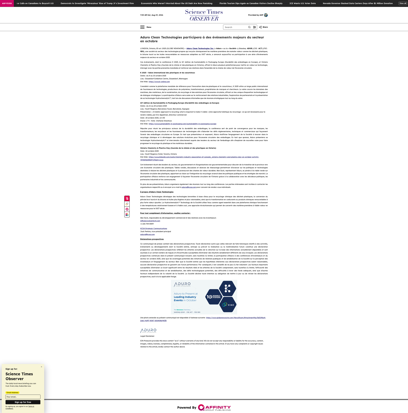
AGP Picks (7, 3)
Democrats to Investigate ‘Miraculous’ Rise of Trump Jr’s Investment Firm (97, 3)
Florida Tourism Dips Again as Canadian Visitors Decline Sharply (251, 3)
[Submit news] (127, 198)
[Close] (41, 367)
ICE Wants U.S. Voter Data (303, 3)
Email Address (12, 393)
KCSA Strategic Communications (153, 228)
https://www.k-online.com (159, 82)
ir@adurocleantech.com (150, 221)
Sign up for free (23, 402)
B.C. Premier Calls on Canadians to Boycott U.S (30, 3)
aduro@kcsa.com (189, 187)
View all (403, 3)
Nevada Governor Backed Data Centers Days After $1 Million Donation (358, 3)
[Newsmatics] (127, 214)
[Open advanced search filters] (254, 27)
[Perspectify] (127, 204)
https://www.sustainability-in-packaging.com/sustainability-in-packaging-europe (182, 124)
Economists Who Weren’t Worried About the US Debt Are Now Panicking (176, 3)
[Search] (249, 27)
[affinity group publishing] (127, 209)
